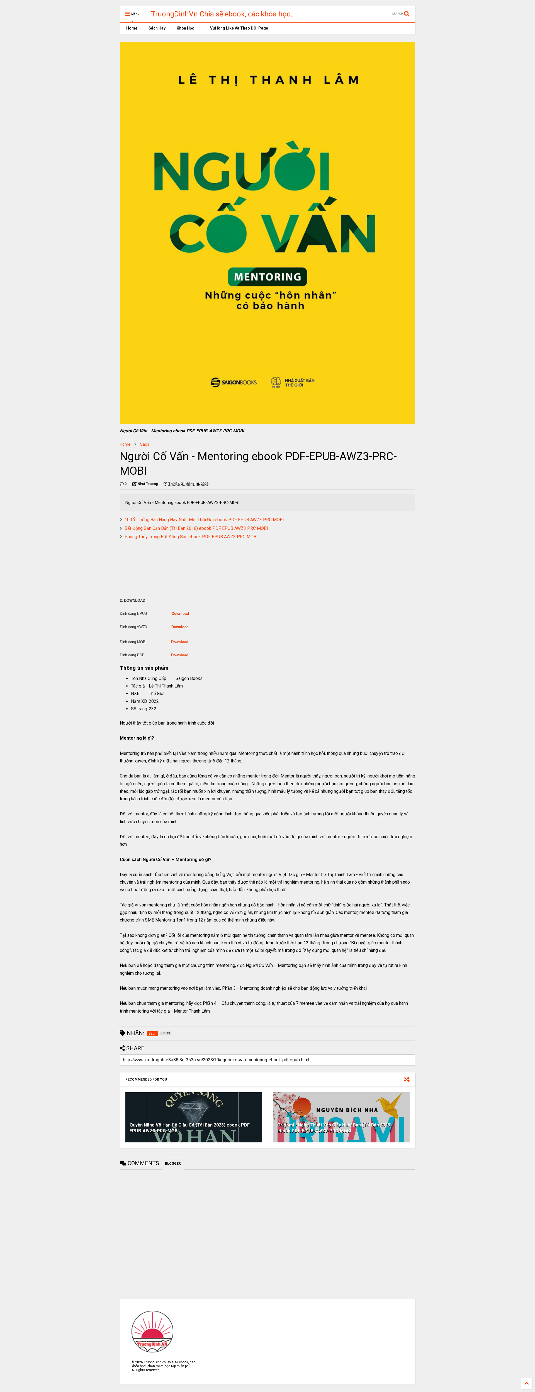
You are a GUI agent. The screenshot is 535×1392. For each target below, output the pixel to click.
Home (131, 28)
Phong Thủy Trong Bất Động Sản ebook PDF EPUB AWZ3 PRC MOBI (191, 536)
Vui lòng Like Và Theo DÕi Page (238, 28)
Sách (144, 444)
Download (180, 613)
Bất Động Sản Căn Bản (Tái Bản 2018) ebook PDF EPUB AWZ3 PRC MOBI (196, 528)
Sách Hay (157, 28)
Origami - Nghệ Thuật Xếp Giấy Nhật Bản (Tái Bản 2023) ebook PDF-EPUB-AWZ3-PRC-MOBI (334, 1127)
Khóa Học (185, 28)
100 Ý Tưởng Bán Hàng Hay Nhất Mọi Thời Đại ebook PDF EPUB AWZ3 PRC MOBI (204, 519)
